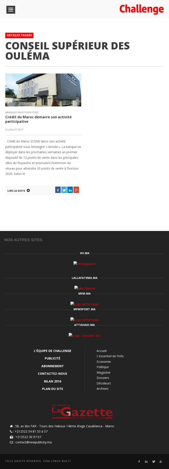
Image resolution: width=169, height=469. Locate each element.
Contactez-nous (52, 373)
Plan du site (52, 389)
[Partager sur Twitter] (64, 190)
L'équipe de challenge (52, 351)
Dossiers (103, 378)
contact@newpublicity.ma (33, 442)
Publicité (52, 358)
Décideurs (104, 383)
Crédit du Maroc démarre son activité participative (38, 119)
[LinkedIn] (146, 461)
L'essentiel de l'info (110, 356)
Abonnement (52, 366)
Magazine (103, 372)
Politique (103, 367)
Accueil (102, 351)
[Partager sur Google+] (76, 190)
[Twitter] (153, 461)
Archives (102, 388)
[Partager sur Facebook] (58, 190)
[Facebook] (139, 461)
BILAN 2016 (52, 381)
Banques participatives (22, 112)
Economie (104, 361)
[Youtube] (161, 461)
